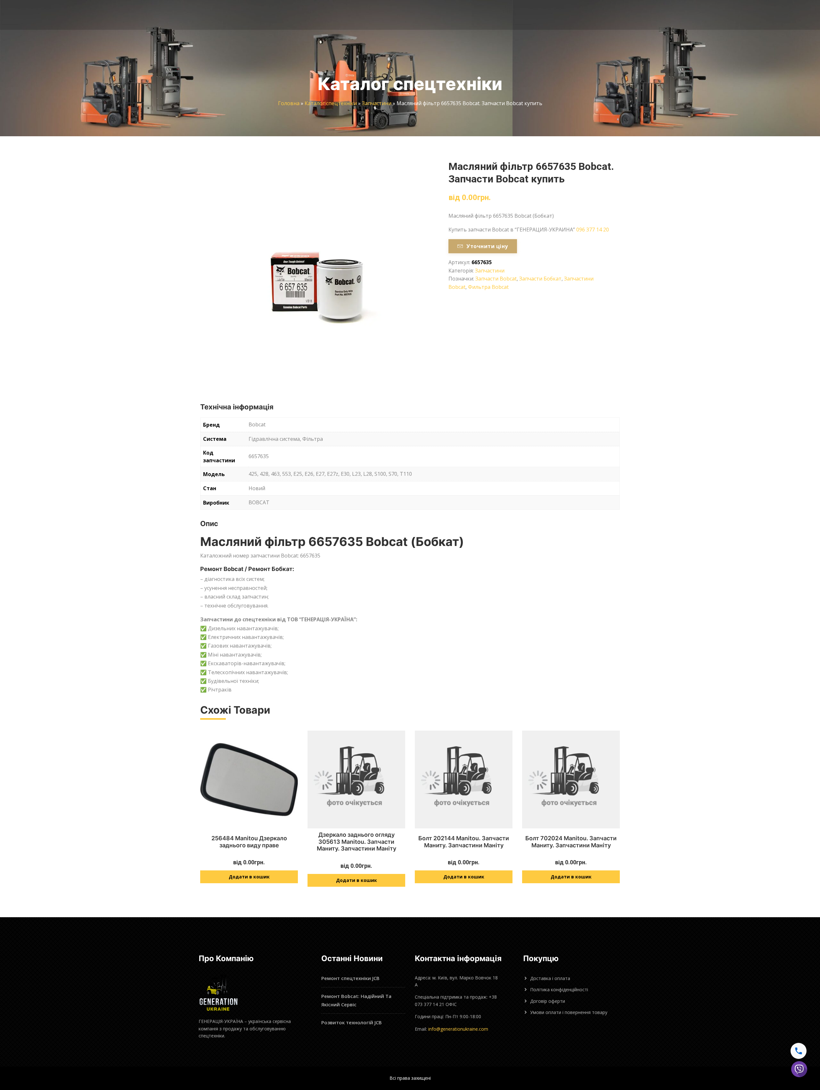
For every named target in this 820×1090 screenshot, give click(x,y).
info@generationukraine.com (458, 1029)
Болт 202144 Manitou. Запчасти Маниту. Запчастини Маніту (463, 842)
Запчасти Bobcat (496, 278)
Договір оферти (547, 1001)
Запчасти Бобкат (540, 278)
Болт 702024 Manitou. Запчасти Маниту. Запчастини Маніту (571, 842)
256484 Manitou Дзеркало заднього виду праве (249, 842)
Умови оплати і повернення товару (568, 1012)
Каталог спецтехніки (331, 103)
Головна (288, 103)
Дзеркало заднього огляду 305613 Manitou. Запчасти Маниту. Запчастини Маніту (356, 841)
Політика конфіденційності (559, 989)
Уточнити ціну (487, 246)
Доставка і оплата (550, 978)
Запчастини (376, 103)
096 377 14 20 (592, 229)
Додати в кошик (249, 877)
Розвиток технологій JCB (351, 1022)
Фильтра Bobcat (488, 286)
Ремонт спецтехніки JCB (350, 978)
